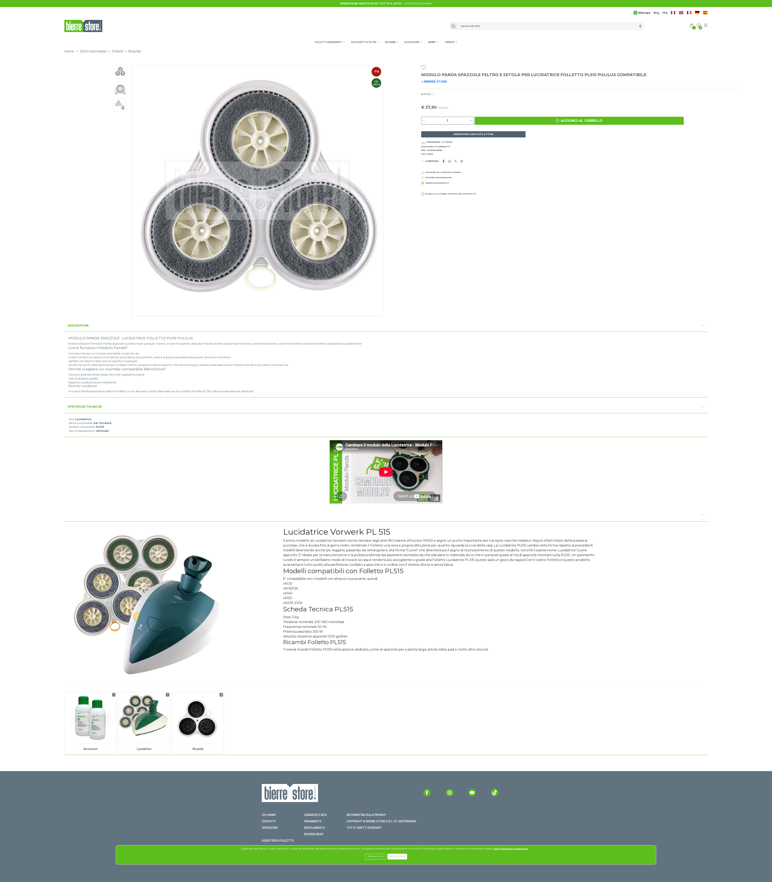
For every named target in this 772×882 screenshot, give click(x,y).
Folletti (117, 51)
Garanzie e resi (315, 815)
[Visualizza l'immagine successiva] (150, 190)
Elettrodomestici (93, 51)
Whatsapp (644, 12)
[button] (579, 121)
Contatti (269, 821)
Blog (656, 12)
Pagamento (312, 821)
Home (69, 51)
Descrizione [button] (78, 325)
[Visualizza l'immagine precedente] (364, 190)
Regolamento (314, 827)
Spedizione (270, 827)
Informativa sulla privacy (366, 815)
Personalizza (375, 856)
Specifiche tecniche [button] (85, 406)
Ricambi (134, 51)
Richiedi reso (313, 834)
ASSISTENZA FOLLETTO (278, 840)
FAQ (664, 12)
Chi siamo (269, 815)
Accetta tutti (397, 856)
